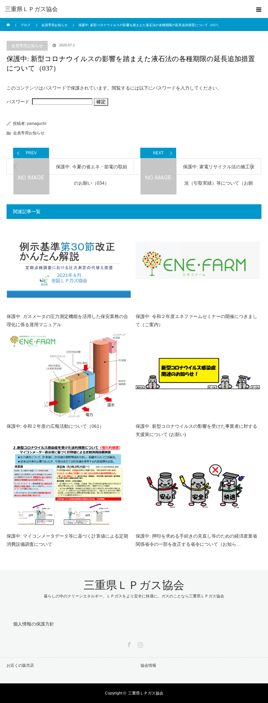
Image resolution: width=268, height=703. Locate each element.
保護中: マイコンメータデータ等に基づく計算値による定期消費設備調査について (67, 540)
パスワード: (19, 101)
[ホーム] (9, 20)
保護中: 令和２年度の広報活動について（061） (55, 426)
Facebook (128, 643)
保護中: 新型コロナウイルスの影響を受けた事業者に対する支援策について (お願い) (196, 430)
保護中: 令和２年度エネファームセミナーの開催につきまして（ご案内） (196, 320)
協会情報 (148, 665)
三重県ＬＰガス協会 (31, 9)
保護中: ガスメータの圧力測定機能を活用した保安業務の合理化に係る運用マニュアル (67, 320)
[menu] (259, 9)
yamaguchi (36, 123)
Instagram (139, 643)
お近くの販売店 (20, 665)
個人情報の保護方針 (33, 624)
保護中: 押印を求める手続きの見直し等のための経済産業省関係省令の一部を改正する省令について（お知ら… (196, 540)
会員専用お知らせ (27, 45)
